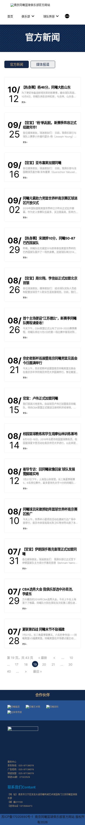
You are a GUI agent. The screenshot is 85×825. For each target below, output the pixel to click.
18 (26, 664)
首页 (10, 16)
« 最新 (42, 657)
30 (70, 664)
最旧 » (37, 671)
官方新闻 (16, 64)
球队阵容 (49, 16)
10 (71, 657)
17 (16, 664)
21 (53, 664)
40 (9, 671)
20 (44, 664)
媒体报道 (42, 64)
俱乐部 (26, 16)
